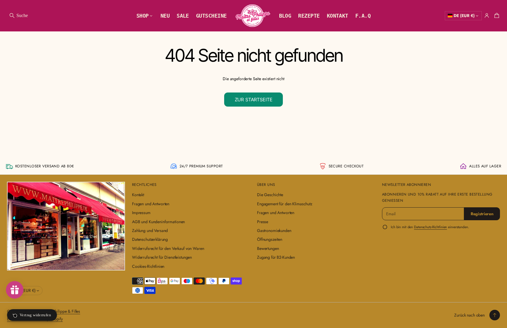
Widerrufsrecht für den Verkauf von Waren (168, 248)
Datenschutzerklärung (150, 239)
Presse (262, 222)
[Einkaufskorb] (496, 16)
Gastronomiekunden (274, 230)
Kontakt (138, 195)
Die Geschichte (270, 195)
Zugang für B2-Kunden (276, 257)
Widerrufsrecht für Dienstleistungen (162, 257)
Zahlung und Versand (150, 230)
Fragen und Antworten (150, 204)
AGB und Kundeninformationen (158, 222)
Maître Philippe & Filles (60, 311)
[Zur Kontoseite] (487, 16)
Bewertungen (268, 248)
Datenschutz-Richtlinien (430, 226)
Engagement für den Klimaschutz (284, 204)
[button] (18, 16)
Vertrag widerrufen (35, 315)
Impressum (141, 213)
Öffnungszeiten (269, 239)
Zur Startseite (254, 99)
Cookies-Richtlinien (148, 266)
